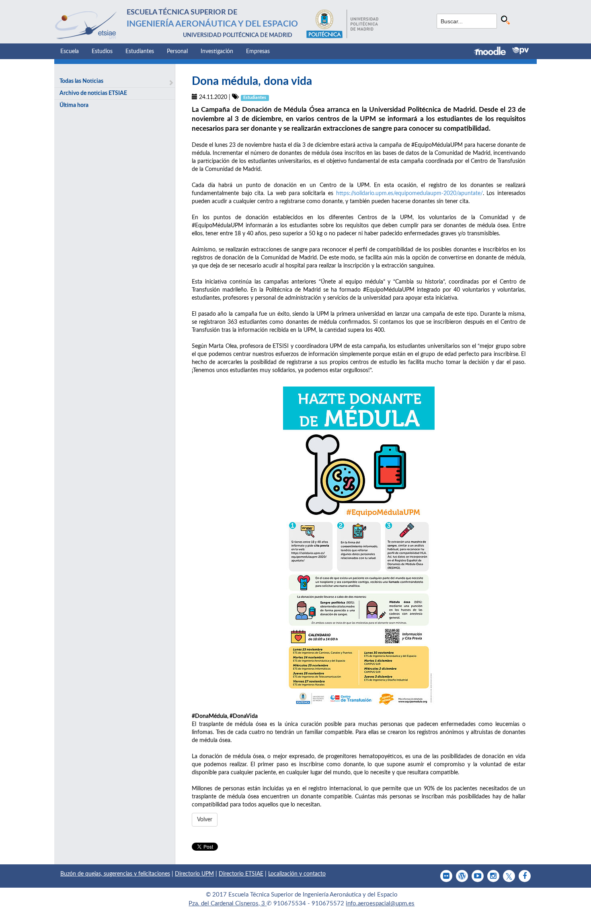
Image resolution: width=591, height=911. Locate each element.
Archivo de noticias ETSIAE (93, 93)
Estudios (102, 51)
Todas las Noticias (81, 81)
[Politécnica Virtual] (520, 50)
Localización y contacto (297, 874)
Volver (204, 820)
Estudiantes (139, 51)
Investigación (217, 51)
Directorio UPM (194, 874)
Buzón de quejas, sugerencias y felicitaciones (115, 874)
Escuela (69, 51)
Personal (177, 51)
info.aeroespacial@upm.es (380, 904)
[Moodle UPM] (493, 52)
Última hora (74, 105)
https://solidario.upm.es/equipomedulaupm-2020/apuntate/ (409, 193)
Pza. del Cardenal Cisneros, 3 (228, 904)
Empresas (258, 51)
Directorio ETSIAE (241, 874)
